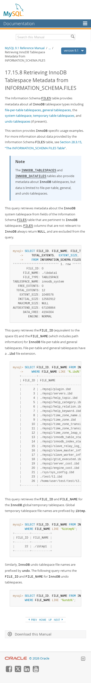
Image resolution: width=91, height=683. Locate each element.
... (50, 48)
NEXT (57, 619)
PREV (33, 619)
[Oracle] (16, 658)
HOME (42, 619)
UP (50, 619)
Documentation (19, 23)
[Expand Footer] (83, 659)
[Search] (72, 37)
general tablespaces (56, 110)
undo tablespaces (17, 121)
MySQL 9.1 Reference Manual (25, 48)
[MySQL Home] (14, 10)
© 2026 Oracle (39, 658)
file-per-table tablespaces (23, 110)
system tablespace (18, 115)
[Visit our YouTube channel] (36, 671)
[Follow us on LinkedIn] (27, 671)
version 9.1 (71, 50)
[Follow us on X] (18, 671)
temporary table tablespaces (53, 115)
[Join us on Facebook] (9, 671)
